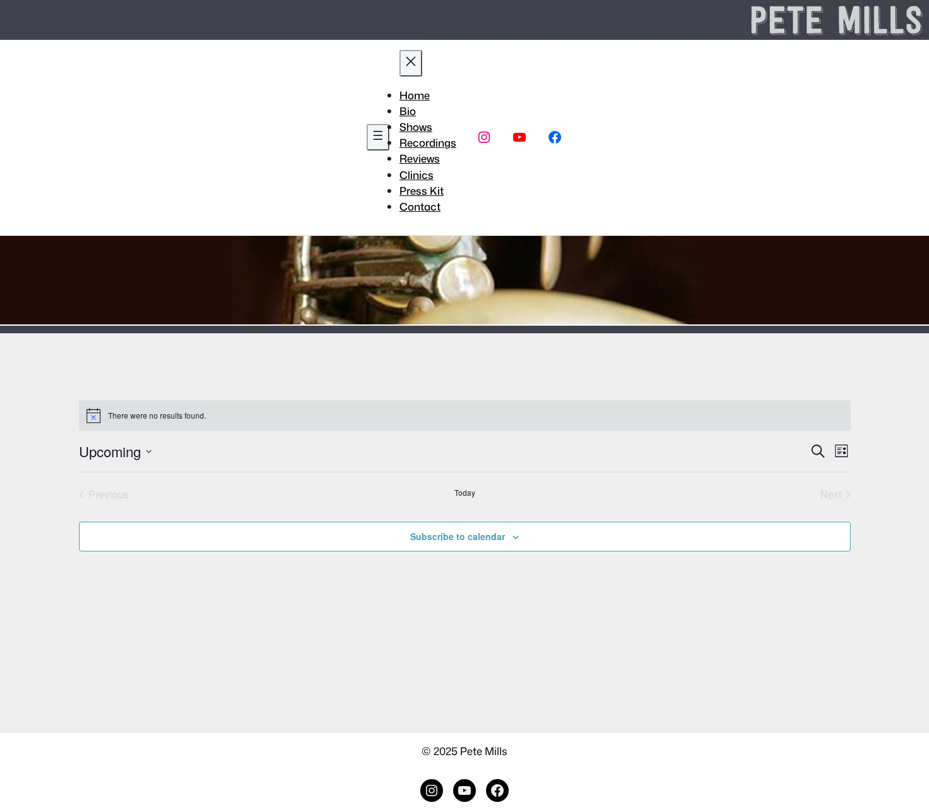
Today (464, 493)
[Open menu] (378, 137)
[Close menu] (410, 63)
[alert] (465, 415)
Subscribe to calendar (457, 536)
